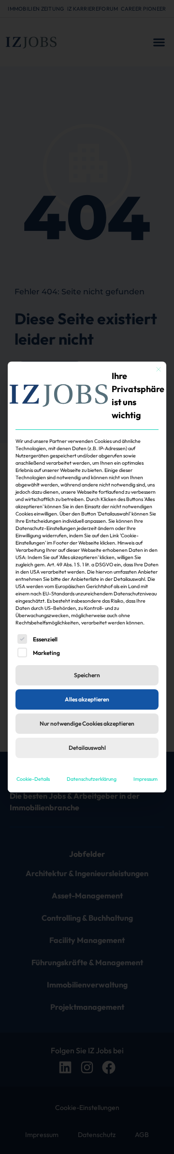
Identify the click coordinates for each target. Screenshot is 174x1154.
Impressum (145, 778)
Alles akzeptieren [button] (87, 699)
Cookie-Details (33, 778)
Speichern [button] (87, 675)
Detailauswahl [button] (87, 747)
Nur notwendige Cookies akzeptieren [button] (87, 723)
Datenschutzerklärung (91, 778)
